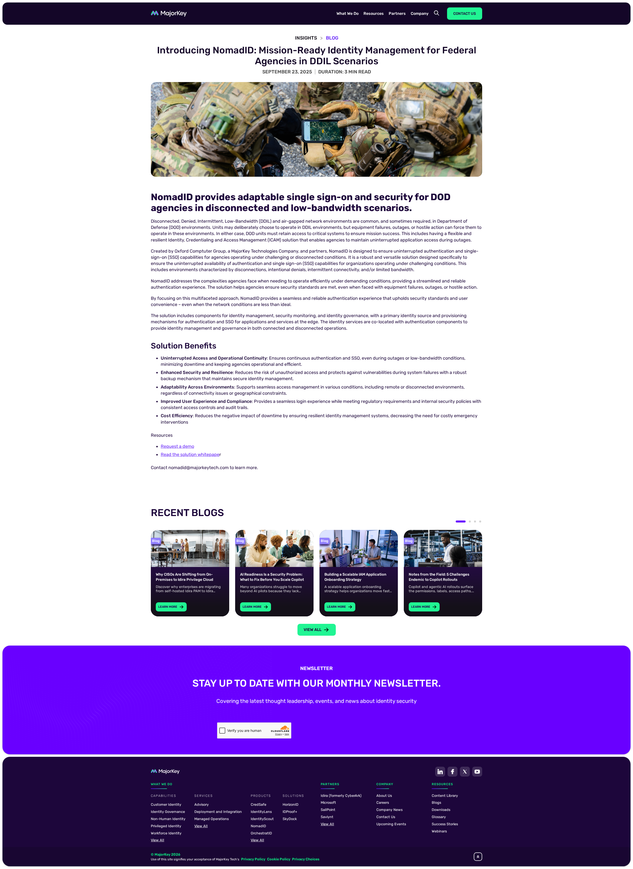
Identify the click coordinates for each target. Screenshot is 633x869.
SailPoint (328, 810)
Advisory (201, 805)
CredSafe (258, 805)
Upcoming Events (391, 824)
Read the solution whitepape (190, 454)
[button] (347, 13)
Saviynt (327, 817)
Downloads (441, 810)
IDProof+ (290, 812)
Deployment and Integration (218, 812)
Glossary (439, 817)
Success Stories (445, 824)
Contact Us (385, 817)
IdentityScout (262, 819)
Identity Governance (168, 812)
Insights (306, 38)
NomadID (258, 826)
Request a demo (177, 446)
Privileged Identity (166, 826)
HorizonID (290, 805)
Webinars (439, 831)
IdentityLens (261, 812)
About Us (384, 796)
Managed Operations (211, 819)
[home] (169, 14)
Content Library (445, 796)
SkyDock (290, 819)
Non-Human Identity (168, 819)
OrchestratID (261, 833)
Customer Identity (166, 805)
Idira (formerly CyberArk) (341, 796)
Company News (389, 810)
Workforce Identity (166, 833)
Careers (382, 803)
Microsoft (328, 803)
